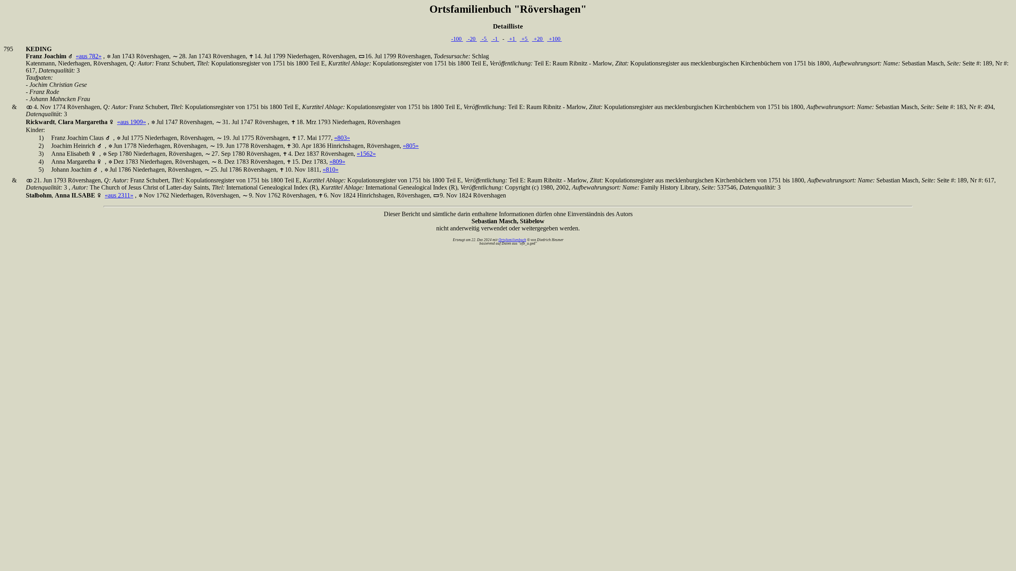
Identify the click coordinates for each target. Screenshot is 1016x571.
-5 (484, 39)
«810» (331, 169)
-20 (471, 39)
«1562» (366, 153)
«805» (411, 145)
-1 (495, 39)
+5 (524, 39)
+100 (554, 39)
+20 (538, 39)
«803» (342, 137)
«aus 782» (89, 56)
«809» (337, 161)
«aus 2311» (119, 195)
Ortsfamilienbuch (512, 240)
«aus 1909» (131, 122)
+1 (512, 39)
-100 (457, 39)
